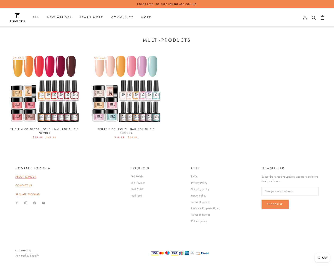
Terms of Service (200, 202)
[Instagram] (25, 202)
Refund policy (199, 221)
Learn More (91, 17)
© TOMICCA (23, 250)
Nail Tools (136, 195)
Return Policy (198, 195)
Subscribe (275, 204)
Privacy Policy (199, 183)
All (35, 17)
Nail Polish (137, 189)
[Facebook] (16, 202)
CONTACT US (23, 185)
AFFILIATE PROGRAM (27, 194)
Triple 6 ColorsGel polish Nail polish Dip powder (44, 131)
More (146, 17)
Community (122, 17)
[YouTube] (43, 202)
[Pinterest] (34, 202)
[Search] (314, 17)
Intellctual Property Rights (205, 208)
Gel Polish (137, 176)
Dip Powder (138, 183)
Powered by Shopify (27, 256)
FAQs (194, 176)
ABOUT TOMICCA (25, 177)
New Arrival (59, 17)
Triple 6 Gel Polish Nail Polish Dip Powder (126, 131)
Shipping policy (200, 189)
